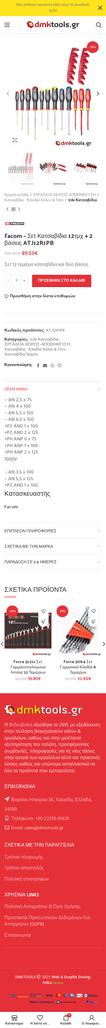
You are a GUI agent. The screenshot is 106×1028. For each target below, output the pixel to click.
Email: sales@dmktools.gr (37, 828)
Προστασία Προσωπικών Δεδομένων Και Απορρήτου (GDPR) (47, 921)
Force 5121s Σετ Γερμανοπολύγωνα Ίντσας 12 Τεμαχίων (28, 667)
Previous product (7, 209)
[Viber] (60, 365)
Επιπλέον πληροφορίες (30, 530)
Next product (19, 209)
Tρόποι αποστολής (24, 868)
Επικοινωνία (17, 935)
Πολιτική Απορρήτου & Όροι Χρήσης (42, 907)
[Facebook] (38, 365)
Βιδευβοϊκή (20, 725)
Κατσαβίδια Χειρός (21, 354)
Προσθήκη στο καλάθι (61, 281)
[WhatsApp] (52, 365)
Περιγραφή (15, 389)
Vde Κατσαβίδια (82, 200)
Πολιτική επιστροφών (26, 879)
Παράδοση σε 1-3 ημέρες (30, 561)
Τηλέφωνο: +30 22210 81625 (40, 819)
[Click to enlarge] (15, 140)
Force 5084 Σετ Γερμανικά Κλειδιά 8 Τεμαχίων (78, 667)
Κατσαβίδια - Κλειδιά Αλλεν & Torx (33, 200)
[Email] (45, 365)
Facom (11, 507)
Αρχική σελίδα (16, 195)
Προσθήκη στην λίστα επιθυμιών (42, 296)
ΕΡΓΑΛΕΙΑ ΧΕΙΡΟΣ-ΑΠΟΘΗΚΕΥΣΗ (64, 195)
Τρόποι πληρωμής (23, 857)
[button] (43, 622)
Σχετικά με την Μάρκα (28, 546)
